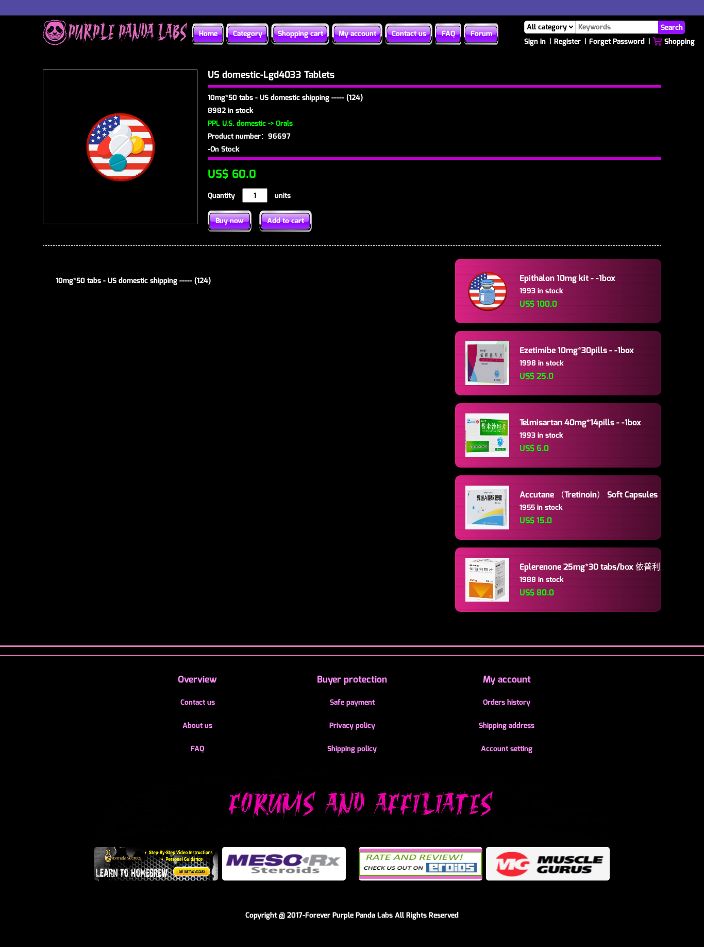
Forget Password (617, 41)
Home (208, 34)
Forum (481, 34)
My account (357, 34)
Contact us (409, 34)
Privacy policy (352, 725)
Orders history (506, 702)
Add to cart (285, 221)
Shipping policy (352, 749)
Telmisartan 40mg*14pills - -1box (580, 422)
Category (247, 34)
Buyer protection (352, 679)
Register (567, 41)
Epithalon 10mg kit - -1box (567, 278)
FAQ (448, 34)
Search (672, 27)
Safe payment (352, 702)
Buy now (229, 221)
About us (197, 725)
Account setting (506, 749)
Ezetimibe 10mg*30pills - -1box (576, 350)
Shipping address (506, 725)
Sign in (535, 41)
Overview (197, 679)
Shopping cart (300, 34)
